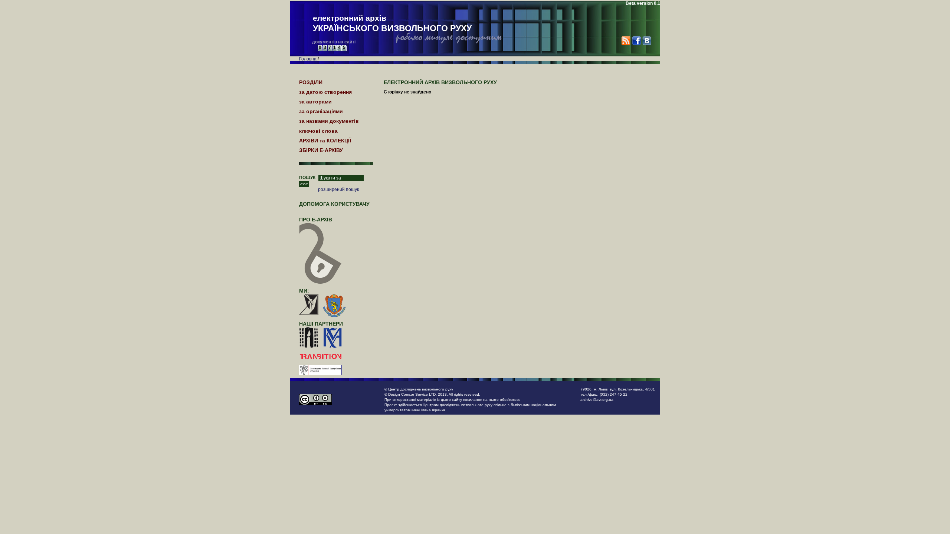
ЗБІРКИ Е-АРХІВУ (321, 150)
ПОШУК (307, 177)
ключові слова (318, 131)
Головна (308, 59)
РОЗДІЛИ (310, 82)
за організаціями (321, 111)
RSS (625, 40)
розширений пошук (338, 189)
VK (646, 40)
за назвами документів (329, 121)
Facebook (636, 40)
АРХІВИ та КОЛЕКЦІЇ (325, 141)
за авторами (315, 102)
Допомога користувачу (334, 204)
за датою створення (325, 92)
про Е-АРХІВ (315, 219)
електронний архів (392, 23)
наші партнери (321, 324)
